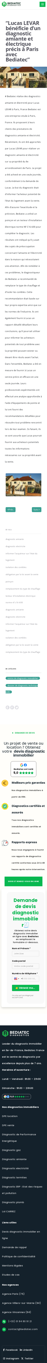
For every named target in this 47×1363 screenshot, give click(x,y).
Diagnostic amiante (14, 1159)
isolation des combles (16, 567)
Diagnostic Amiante (15, 539)
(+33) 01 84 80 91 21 (19, 1321)
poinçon (9, 581)
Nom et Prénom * (21, 948)
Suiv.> (37, 509)
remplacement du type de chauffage (23, 588)
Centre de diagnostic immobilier (23, 678)
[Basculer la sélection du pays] (17, 978)
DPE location (9, 1116)
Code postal (19, 961)
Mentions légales (12, 1265)
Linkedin (28, 1350)
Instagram (12, 1358)
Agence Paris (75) (13, 1294)
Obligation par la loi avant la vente (22, 574)
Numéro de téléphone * (25, 973)
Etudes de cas (11, 1274)
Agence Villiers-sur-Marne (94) (21, 1303)
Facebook (12, 1350)
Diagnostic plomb (13, 1202)
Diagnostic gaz (11, 1150)
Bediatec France (34, 1050)
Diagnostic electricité (15, 1168)
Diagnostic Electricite (15, 546)
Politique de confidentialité (18, 1256)
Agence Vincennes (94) (16, 1312)
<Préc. (10, 509)
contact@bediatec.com (22, 1329)
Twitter (29, 1358)
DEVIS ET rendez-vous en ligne (23, 881)
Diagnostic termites (14, 1177)
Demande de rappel (14, 1247)
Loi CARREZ (8, 1211)
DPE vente (8, 1125)
